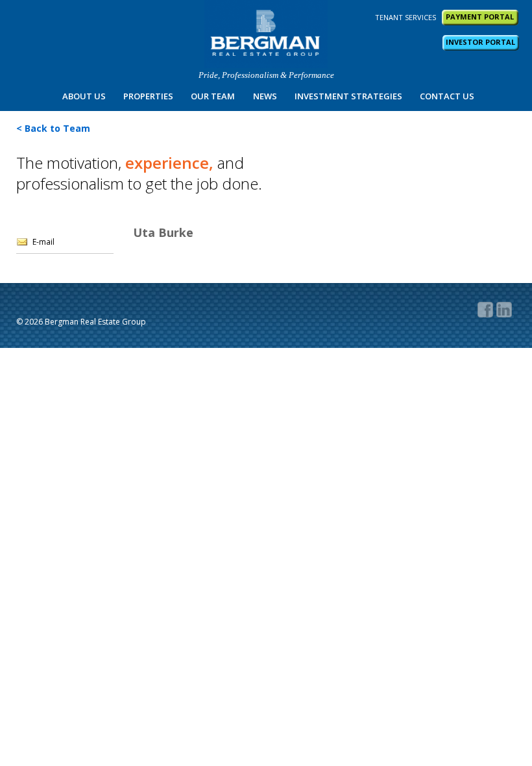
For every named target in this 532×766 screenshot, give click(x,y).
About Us (84, 96)
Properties (148, 96)
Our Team (213, 96)
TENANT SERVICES (405, 17)
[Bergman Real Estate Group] (266, 34)
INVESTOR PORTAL (480, 42)
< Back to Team (53, 128)
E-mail (43, 241)
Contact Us (447, 96)
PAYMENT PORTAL (480, 16)
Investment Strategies (348, 96)
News (265, 96)
